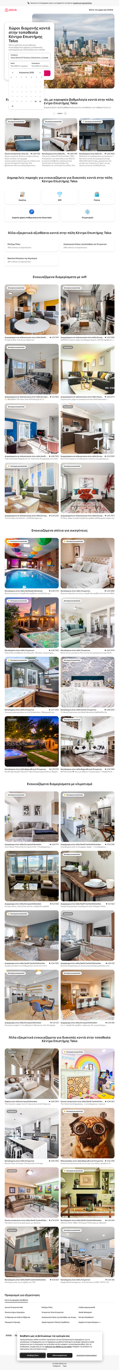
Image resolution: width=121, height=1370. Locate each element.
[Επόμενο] (65, 113)
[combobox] (30, 57)
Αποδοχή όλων (33, 1355)
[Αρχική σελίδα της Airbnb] (11, 10)
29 (36, 101)
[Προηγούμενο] (54, 113)
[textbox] (19, 65)
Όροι (65, 1366)
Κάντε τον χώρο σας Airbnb (101, 10)
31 (12, 106)
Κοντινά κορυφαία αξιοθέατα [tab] (16, 1300)
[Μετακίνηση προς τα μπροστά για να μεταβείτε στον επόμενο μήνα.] (40, 72)
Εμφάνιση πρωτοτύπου (82, 3)
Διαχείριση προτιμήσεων (86, 1355)
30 (40, 101)
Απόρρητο (56, 1366)
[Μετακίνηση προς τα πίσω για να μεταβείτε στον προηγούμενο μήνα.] (12, 72)
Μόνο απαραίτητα (59, 1355)
